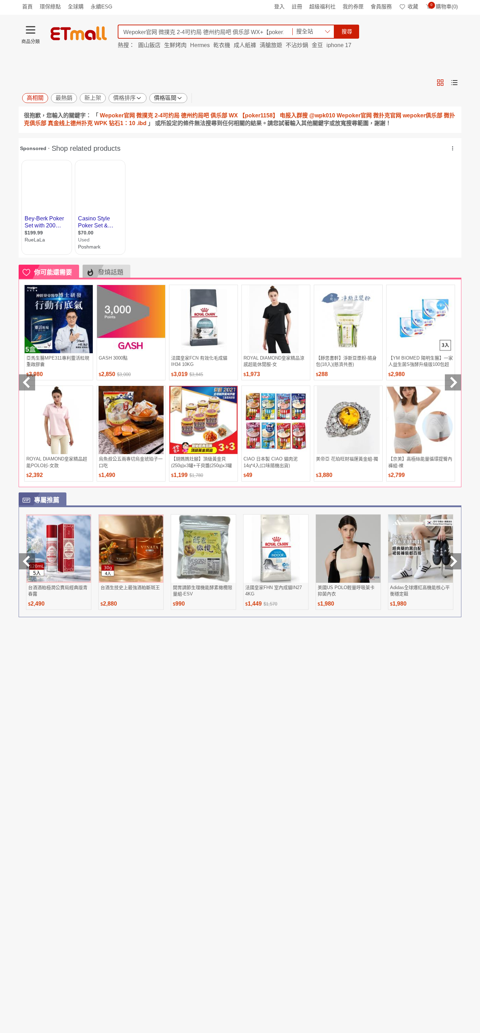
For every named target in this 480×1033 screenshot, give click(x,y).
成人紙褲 (245, 45)
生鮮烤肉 (175, 45)
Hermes (200, 45)
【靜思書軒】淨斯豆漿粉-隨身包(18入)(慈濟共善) (346, 361)
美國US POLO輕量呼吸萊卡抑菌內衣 (346, 590)
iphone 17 (338, 45)
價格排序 (124, 98)
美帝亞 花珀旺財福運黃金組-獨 (347, 458)
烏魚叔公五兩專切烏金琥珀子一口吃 (131, 462)
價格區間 (165, 98)
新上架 (92, 98)
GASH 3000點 (113, 358)
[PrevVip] (27, 561)
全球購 (76, 6)
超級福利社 (322, 6)
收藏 (413, 6)
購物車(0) (444, 6)
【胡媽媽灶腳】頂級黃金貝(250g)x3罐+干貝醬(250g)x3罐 (201, 462)
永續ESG (101, 6)
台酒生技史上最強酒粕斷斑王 (130, 587)
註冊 (297, 6)
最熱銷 (64, 98)
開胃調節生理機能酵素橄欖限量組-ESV (202, 590)
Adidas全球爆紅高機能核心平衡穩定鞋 (420, 590)
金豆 (317, 45)
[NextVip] (453, 561)
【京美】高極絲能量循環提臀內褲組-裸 (420, 462)
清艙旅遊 (271, 45)
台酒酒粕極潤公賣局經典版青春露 (57, 590)
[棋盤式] (440, 83)
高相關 (35, 98)
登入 (279, 6)
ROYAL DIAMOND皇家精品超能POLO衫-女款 (56, 462)
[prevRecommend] (27, 382)
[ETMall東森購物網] (78, 33)
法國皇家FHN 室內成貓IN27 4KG (273, 590)
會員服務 (381, 6)
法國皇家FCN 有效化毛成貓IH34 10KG (199, 361)
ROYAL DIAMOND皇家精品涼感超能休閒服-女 (274, 361)
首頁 (27, 6)
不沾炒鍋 (297, 45)
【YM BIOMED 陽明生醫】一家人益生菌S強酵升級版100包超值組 (420, 361)
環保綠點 (50, 6)
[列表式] (454, 83)
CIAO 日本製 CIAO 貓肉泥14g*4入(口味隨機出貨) (271, 462)
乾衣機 (221, 45)
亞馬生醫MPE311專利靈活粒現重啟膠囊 (57, 361)
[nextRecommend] (453, 382)
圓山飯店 (149, 45)
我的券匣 (353, 6)
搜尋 (347, 31)
